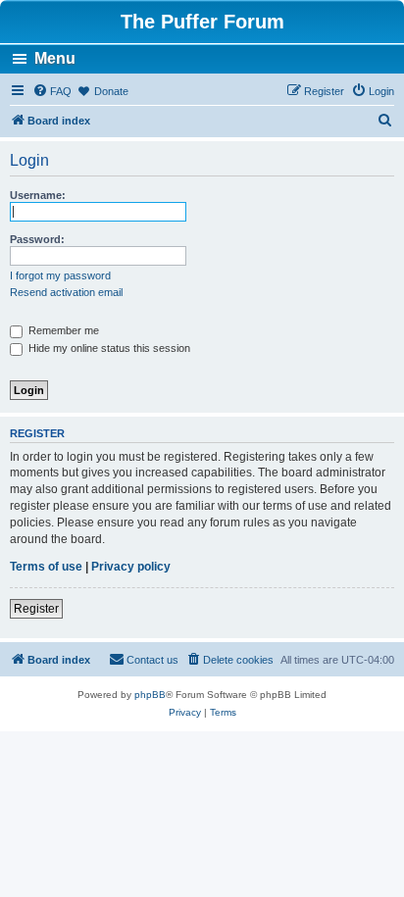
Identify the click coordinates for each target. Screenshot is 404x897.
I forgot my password (60, 275)
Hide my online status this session (107, 348)
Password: (37, 239)
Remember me (62, 330)
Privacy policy (131, 566)
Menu (55, 58)
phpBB (150, 694)
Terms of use (46, 566)
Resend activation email (66, 292)
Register (36, 609)
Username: (38, 195)
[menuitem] (52, 91)
